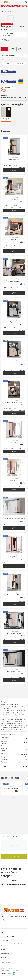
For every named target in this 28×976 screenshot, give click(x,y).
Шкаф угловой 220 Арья (14, 671)
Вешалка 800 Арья (14, 159)
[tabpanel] (11, 788)
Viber (5, 880)
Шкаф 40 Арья (14, 442)
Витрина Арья (14, 199)
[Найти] (23, 2)
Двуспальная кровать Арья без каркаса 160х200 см (14, 280)
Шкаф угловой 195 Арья (14, 633)
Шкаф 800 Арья (14, 557)
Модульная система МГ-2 (11, 788)
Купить (4, 49)
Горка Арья (14, 239)
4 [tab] (14, 797)
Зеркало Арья (14, 322)
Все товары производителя (7, 74)
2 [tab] (12, 797)
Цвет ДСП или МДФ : (12, 104)
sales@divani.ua (5, 953)
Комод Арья (14, 362)
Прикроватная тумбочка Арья (14, 402)
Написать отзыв (14, 856)
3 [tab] (13, 797)
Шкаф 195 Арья (14, 480)
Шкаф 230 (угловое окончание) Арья (14, 518)
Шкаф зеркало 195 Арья (14, 595)
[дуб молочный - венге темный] (9, 109)
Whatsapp (15, 880)
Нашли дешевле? (19, 49)
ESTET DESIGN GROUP (14, 970)
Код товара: (5, 23)
